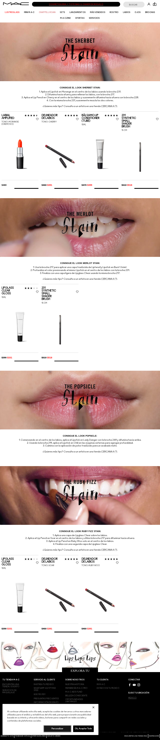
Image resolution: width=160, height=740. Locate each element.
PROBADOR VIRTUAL (22, 736)
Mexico (132, 698)
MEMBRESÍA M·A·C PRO (76, 688)
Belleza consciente (76, 696)
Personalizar (57, 729)
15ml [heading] (4, 568)
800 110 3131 (39, 694)
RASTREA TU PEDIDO (44, 684)
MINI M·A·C (29, 12)
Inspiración (154, 736)
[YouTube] (134, 684)
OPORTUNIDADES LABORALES (74, 700)
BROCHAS (150, 12)
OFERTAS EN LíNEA (39, 736)
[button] (81, 58)
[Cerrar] (93, 707)
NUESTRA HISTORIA (74, 684)
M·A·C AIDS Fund (73, 692)
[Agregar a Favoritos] (37, 562)
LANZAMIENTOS (78, 12)
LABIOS (126, 12)
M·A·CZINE (65, 18)
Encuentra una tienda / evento (11, 685)
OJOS (138, 12)
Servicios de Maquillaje (9, 691)
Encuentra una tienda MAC (135, 736)
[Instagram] (138, 684)
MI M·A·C (101, 684)
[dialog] (20, 562)
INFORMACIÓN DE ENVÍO (46, 702)
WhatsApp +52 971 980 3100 (45, 689)
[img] (20, 597)
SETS (62, 12)
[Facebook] (129, 684)
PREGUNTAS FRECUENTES (46, 699)
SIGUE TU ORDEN (53, 736)
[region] (50, 719)
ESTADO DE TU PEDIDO (108, 688)
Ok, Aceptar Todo (83, 729)
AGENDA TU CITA (7, 736)
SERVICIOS (94, 18)
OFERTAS (80, 18)
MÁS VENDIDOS (97, 12)
